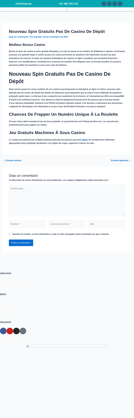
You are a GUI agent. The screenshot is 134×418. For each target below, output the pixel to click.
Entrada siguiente (121, 160)
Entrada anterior (12, 160)
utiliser (85, 140)
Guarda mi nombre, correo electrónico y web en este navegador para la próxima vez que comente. (60, 234)
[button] (67, 13)
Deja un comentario (18, 37)
